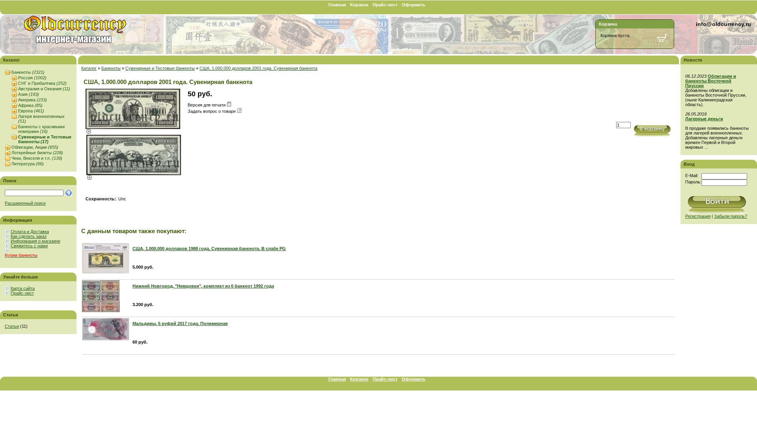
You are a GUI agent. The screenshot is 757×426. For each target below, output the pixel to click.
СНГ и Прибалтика (42, 83)
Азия (28, 94)
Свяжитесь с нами (29, 245)
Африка (30, 105)
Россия (32, 77)
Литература (27, 163)
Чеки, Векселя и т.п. (36, 158)
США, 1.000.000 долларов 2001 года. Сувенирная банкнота (258, 68)
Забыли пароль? (730, 216)
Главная (337, 4)
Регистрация (697, 216)
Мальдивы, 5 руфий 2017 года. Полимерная (179, 323)
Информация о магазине (35, 241)
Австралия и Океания (44, 88)
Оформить (413, 4)
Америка (32, 99)
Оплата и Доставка (30, 231)
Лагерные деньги (704, 118)
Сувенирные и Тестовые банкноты (44, 139)
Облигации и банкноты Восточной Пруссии (710, 81)
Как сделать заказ (29, 236)
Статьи (12, 326)
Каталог (89, 68)
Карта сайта (23, 288)
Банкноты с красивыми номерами (41, 129)
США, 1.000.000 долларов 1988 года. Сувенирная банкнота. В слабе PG (209, 248)
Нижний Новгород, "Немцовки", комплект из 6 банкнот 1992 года (203, 286)
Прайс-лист (385, 4)
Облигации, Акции (34, 147)
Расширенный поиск (25, 203)
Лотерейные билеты (37, 152)
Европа (31, 110)
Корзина (359, 4)
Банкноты (28, 72)
